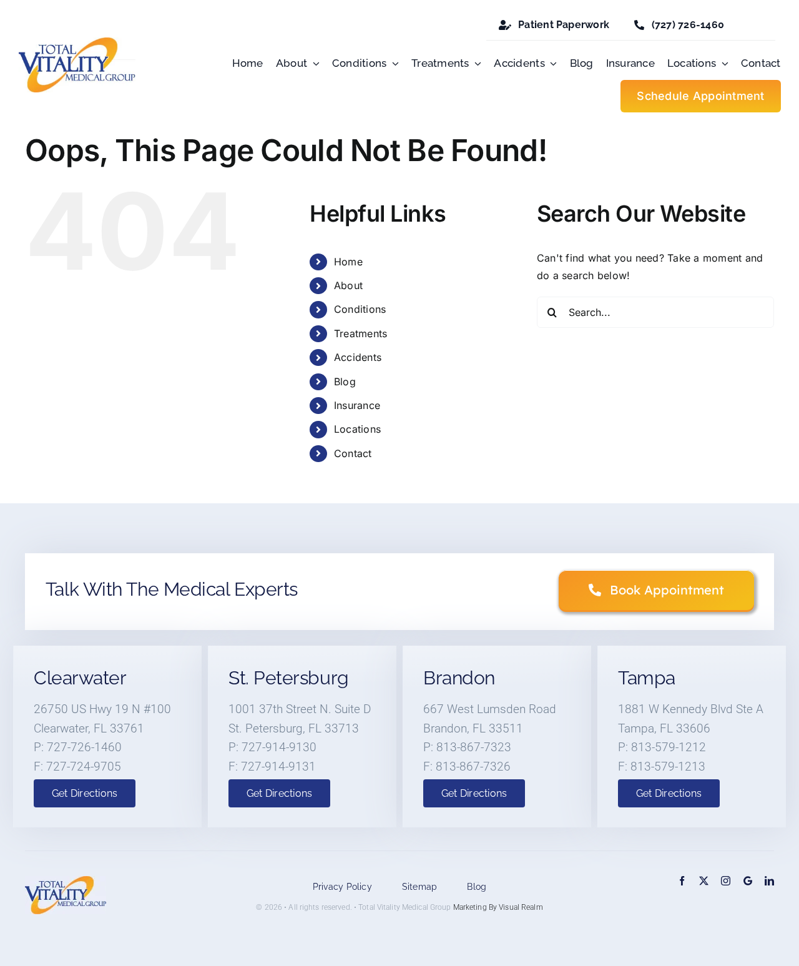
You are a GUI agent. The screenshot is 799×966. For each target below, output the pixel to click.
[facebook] (682, 880)
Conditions (360, 309)
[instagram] (725, 880)
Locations (357, 429)
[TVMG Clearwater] (747, 880)
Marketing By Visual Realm (498, 907)
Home (348, 261)
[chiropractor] (77, 42)
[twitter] (703, 880)
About (348, 285)
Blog (345, 381)
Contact (353, 453)
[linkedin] (769, 880)
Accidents (357, 357)
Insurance (357, 405)
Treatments (360, 333)
